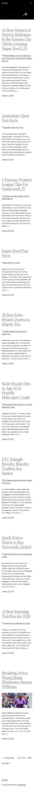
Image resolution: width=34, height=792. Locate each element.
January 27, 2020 (8, 363)
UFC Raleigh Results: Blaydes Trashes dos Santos (15, 466)
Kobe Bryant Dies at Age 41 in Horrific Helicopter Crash (16, 390)
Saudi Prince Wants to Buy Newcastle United (16, 542)
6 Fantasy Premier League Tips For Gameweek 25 (17, 184)
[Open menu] (31, 3)
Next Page (6, 763)
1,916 (29, 758)
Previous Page (8, 758)
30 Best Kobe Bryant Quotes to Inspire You (16, 319)
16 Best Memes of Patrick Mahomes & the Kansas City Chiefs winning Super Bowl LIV (16, 39)
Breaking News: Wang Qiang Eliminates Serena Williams (17, 680)
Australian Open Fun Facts (15, 117)
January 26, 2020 (8, 439)
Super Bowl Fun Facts (15, 253)
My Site (5, 3)
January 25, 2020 (8, 591)
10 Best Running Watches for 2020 (16, 613)
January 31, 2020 (8, 159)
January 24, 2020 (8, 738)
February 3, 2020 (8, 95)
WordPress (22, 785)
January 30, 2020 (8, 231)
